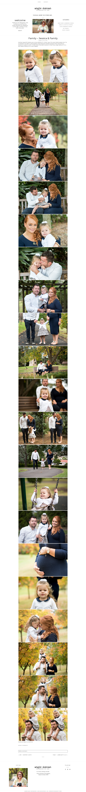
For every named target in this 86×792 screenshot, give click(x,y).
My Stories (66, 28)
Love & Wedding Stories (66, 26)
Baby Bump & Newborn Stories (66, 23)
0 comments (23, 745)
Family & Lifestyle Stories (66, 24)
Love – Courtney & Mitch (25, 755)
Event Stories (66, 30)
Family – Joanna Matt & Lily (60, 755)
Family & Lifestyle (28, 742)
